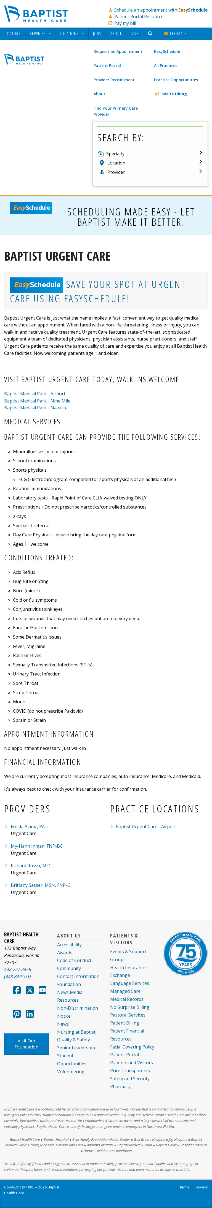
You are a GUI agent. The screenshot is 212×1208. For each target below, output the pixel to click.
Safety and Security (130, 1078)
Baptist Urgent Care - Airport (146, 826)
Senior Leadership (76, 1048)
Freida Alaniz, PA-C (30, 826)
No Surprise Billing (129, 1007)
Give (134, 34)
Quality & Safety (73, 1040)
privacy (202, 1187)
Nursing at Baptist (76, 1032)
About (115, 34)
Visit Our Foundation (26, 1044)
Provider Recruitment (114, 79)
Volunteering (70, 1072)
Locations (69, 34)
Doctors (12, 34)
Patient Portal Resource (138, 16)
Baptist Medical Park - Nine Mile (37, 401)
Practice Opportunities (176, 79)
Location (116, 163)
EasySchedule (167, 51)
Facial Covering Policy (132, 1047)
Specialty (115, 154)
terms (185, 1187)
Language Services (129, 983)
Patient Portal (107, 65)
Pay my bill (125, 23)
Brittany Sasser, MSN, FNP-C (40, 885)
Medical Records (127, 999)
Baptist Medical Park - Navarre (36, 408)
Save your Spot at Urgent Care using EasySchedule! (98, 291)
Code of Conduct (74, 960)
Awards (64, 953)
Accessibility (69, 945)
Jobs (97, 34)
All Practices (165, 65)
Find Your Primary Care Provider (116, 111)
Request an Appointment (118, 51)
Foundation (69, 984)
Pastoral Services (127, 1015)
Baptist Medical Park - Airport (34, 394)
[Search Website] (151, 34)
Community (69, 968)
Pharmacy (120, 1086)
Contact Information (78, 976)
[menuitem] (12, 34)
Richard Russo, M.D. (31, 866)
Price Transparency (130, 1071)
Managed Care (125, 991)
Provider (116, 172)
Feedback (178, 34)
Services (38, 34)
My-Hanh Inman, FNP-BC (37, 846)
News (63, 1024)
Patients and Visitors (131, 1063)
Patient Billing (124, 1023)
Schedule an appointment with (161, 10)
